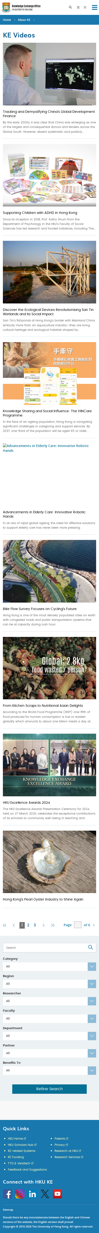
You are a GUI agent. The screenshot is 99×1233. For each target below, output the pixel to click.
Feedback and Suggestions (27, 1169)
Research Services (67, 1157)
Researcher (12, 993)
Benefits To (11, 1062)
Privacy (60, 1144)
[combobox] (49, 966)
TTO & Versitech (19, 1163)
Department (12, 1028)
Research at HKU (66, 1150)
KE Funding (16, 1157)
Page (68, 925)
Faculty (9, 1010)
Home (7, 20)
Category (10, 959)
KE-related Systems (21, 1150)
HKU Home (15, 1138)
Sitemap (8, 1209)
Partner (9, 1045)
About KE (24, 20)
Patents (60, 1138)
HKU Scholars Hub (20, 1144)
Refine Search (49, 1089)
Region (8, 976)
